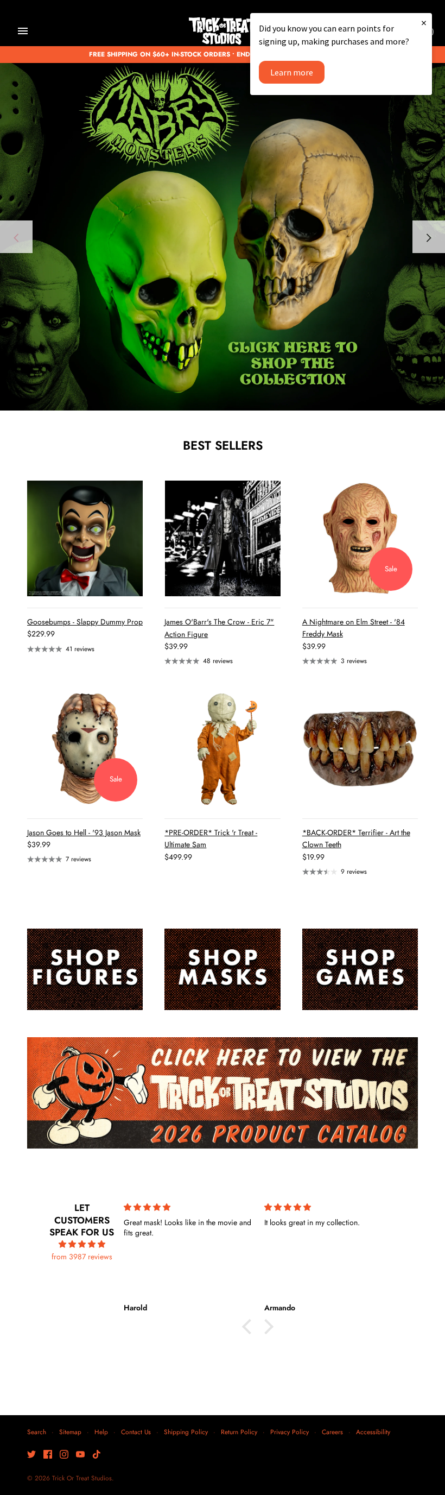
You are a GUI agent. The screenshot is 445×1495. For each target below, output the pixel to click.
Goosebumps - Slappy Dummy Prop (85, 621)
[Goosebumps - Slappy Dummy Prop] (85, 538)
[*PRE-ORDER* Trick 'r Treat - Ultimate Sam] (222, 748)
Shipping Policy (186, 1431)
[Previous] (16, 236)
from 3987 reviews (82, 1256)
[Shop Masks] (222, 969)
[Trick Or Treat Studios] (223, 31)
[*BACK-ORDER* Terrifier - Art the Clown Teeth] (360, 748)
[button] (249, 1326)
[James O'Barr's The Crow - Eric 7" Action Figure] (222, 538)
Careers (332, 1431)
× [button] (424, 22)
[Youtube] (80, 1455)
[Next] (428, 236)
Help (101, 1431)
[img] (82, 1244)
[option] (222, 237)
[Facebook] (47, 1455)
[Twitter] (31, 1455)
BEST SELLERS (223, 445)
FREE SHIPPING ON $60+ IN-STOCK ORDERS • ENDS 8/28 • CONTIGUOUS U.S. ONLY (223, 54)
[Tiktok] (96, 1455)
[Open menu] (23, 31)
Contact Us (136, 1431)
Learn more (291, 72)
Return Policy (239, 1431)
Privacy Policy (289, 1431)
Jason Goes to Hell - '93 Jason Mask (84, 832)
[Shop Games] (360, 969)
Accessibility (373, 1431)
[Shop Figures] (85, 969)
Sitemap (70, 1431)
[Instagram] (64, 1455)
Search (36, 1431)
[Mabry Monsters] (222, 237)
